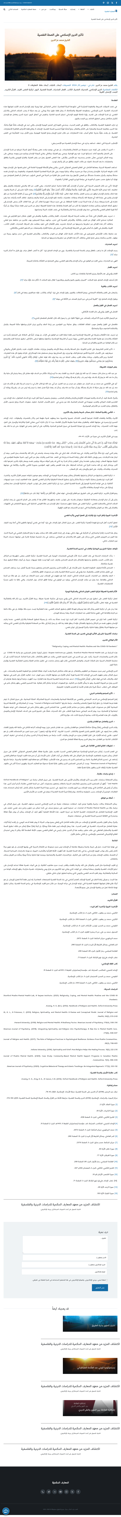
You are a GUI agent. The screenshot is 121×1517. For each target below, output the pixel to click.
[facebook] (78, 1491)
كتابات (52, 85)
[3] (112, 254)
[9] (36, 361)
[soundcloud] (54, 1491)
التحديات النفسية (81, 89)
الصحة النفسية (46, 89)
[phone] (42, 1491)
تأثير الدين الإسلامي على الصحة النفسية (104, 19)
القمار (64, 89)
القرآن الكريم (10, 89)
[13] (110, 526)
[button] (4, 8)
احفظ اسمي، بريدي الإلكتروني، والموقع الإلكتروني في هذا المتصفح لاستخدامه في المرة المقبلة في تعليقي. (69, 1280)
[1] (35, 190)
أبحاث (58, 85)
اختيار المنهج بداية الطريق (103, 1325)
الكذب (70, 89)
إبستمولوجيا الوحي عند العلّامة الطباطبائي (96, 1367)
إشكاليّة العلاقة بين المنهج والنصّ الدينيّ (96, 1410)
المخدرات (56, 89)
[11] (107, 392)
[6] (54, 299)
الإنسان (108, 92)
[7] (33, 318)
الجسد (114, 92)
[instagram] (66, 1491)
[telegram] (48, 1491)
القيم (19, 89)
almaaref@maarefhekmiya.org (12, 3)
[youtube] (60, 1491)
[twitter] (72, 1491)
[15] (76, 679)
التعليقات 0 (33, 85)
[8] (77, 361)
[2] (34, 194)
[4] (21, 280)
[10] (51, 377)
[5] (15, 293)
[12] (22, 493)
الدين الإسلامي (95, 89)
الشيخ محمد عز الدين (104, 85)
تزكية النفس (28, 89)
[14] (45, 603)
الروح (37, 89)
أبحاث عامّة (43, 85)
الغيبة (101, 92)
